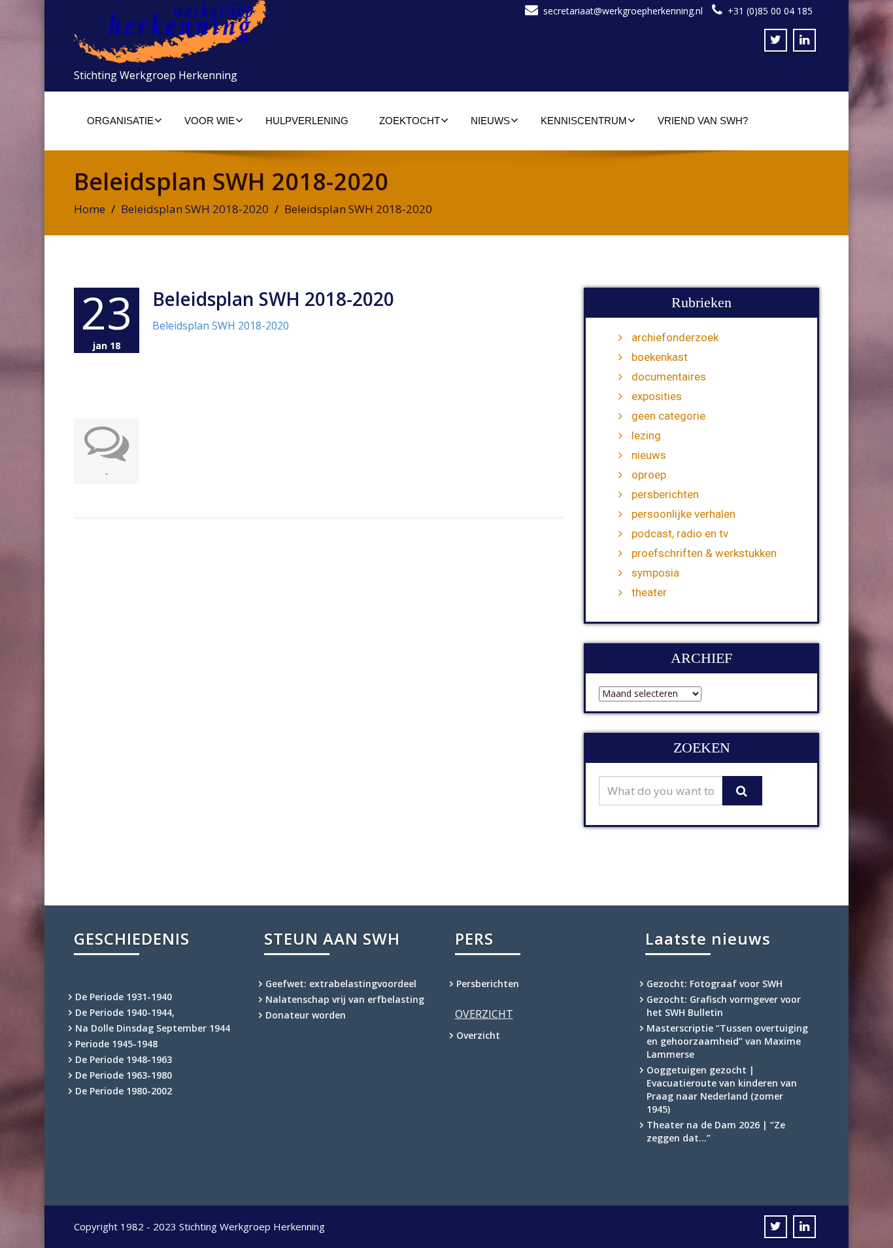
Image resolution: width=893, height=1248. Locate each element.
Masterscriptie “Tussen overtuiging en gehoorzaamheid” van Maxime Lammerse (727, 1041)
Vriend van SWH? (703, 120)
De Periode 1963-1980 (123, 1075)
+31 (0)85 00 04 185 (770, 11)
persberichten (665, 494)
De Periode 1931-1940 (123, 996)
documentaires (669, 376)
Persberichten (487, 983)
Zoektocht (409, 120)
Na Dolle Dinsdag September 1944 (152, 1028)
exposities (657, 396)
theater (649, 592)
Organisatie (120, 120)
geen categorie (668, 415)
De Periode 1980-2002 (123, 1091)
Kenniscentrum (584, 120)
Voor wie (209, 120)
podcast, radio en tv (680, 533)
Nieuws (490, 120)
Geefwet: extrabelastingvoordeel (340, 983)
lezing (646, 435)
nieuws (649, 455)
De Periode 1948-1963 (123, 1059)
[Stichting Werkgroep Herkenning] (255, 31)
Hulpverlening (306, 120)
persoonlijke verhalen (683, 513)
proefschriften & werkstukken (704, 553)
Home (89, 208)
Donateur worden (305, 1015)
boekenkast (660, 356)
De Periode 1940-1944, (125, 1012)
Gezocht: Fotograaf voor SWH (715, 983)
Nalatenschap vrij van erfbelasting (344, 999)
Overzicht (478, 1035)
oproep (649, 474)
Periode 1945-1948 (116, 1043)
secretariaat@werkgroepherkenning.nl (623, 11)
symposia (655, 572)
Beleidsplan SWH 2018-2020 (195, 208)
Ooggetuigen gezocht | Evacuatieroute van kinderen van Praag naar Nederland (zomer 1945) (722, 1089)
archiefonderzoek (675, 337)
